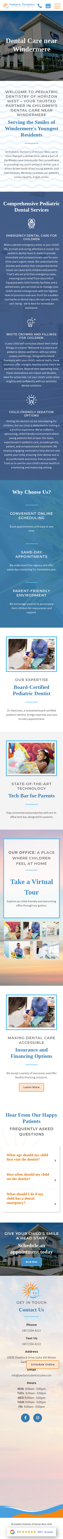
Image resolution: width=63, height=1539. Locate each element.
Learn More (31, 1087)
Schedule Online (43, 1364)
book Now (31, 1261)
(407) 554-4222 (31, 1330)
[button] (57, 6)
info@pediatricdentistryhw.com (31, 1375)
